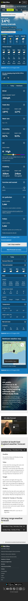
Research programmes (6, 561)
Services (3, 564)
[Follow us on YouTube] (7, 588)
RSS (2, 579)
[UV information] (24, 143)
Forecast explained (6, 240)
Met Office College (5, 548)
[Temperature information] (25, 304)
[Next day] (7, 85)
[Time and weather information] (25, 265)
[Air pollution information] (24, 197)
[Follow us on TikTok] (14, 588)
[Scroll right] (24, 46)
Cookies (3, 573)
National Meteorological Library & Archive (10, 551)
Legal (2, 575)
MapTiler (16, 364)
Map (16, 10)
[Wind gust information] (24, 91)
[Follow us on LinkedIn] (20, 588)
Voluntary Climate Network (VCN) (8, 556)
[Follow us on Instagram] (17, 588)
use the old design (21, 6)
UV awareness (6, 160)
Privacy (2, 577)
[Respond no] (8, 77)
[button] (14, 351)
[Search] (24, 14)
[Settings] (20, 2)
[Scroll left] (21, 46)
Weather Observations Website (8, 554)
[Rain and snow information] (25, 322)
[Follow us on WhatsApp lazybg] (23, 588)
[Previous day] (3, 85)
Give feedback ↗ (10, 6)
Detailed (10, 10)
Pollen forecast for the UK (9, 233)
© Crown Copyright (14, 591)
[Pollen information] (24, 219)
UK (21, 10)
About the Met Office (6, 566)
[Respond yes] (4, 77)
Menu (24, 2)
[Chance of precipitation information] (24, 118)
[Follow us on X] (4, 588)
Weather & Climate (5, 559)
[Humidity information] (24, 129)
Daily (3, 10)
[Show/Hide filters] (25, 261)
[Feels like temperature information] (24, 105)
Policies (3, 569)
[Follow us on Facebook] (10, 588)
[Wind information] (25, 276)
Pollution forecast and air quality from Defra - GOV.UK (12, 211)
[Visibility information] (24, 166)
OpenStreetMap (22, 364)
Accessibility (4, 571)
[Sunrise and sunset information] (24, 182)
